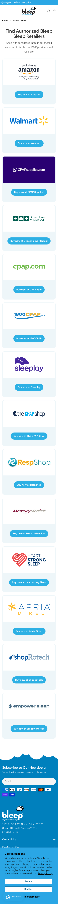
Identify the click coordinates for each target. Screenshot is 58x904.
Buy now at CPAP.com (29, 289)
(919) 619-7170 (10, 832)
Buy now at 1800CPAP (29, 338)
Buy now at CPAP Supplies (29, 192)
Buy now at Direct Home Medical (29, 240)
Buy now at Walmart (29, 143)
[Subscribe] (52, 781)
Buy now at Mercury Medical (29, 533)
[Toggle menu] (3, 11)
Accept (28, 881)
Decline (28, 889)
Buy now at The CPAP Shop (29, 436)
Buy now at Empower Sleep (29, 728)
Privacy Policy (45, 873)
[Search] (48, 11)
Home (5, 20)
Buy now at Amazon (29, 94)
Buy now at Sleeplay (29, 387)
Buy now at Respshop (29, 484)
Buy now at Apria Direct (29, 631)
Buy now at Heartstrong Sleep (29, 582)
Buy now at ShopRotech (29, 679)
